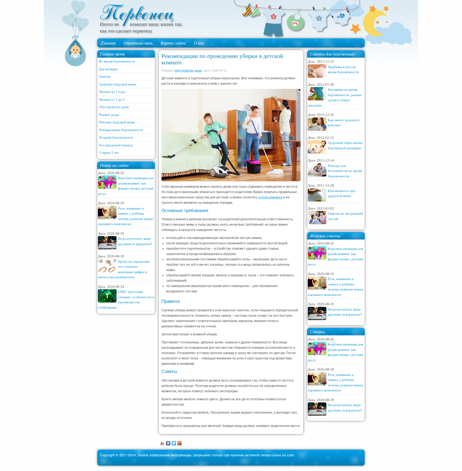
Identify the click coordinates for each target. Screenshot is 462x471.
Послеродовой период (116, 145)
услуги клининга (270, 197)
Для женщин (108, 69)
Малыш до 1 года (112, 92)
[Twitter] (174, 443)
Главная (108, 43)
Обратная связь (138, 43)
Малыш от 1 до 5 (112, 99)
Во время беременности (117, 61)
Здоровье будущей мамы (117, 84)
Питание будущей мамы (117, 122)
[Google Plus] (179, 443)
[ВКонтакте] (168, 443)
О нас (199, 43)
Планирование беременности (121, 130)
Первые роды (109, 115)
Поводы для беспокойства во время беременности (345, 171)
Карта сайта (173, 43)
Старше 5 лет (109, 153)
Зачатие (105, 76)
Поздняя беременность (116, 137)
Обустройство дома (114, 107)
